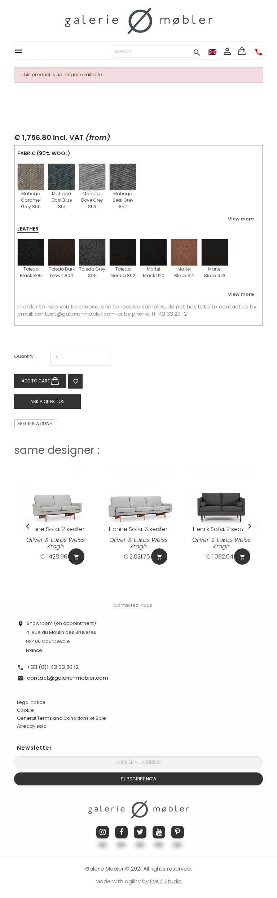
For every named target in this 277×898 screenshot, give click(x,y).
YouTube (159, 832)
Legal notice (31, 702)
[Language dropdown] (212, 51)
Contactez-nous (133, 605)
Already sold (32, 726)
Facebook (121, 832)
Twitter (140, 832)
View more (241, 218)
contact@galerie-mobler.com (75, 313)
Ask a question (47, 401)
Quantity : (25, 357)
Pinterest (177, 832)
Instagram (102, 832)
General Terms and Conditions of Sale (61, 718)
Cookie (25, 710)
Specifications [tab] (34, 423)
